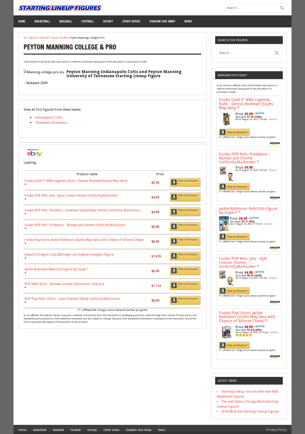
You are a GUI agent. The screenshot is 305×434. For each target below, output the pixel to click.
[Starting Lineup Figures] (59, 8)
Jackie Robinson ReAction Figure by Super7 (248, 210)
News (188, 21)
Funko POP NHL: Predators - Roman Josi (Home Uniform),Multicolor (244, 158)
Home (21, 21)
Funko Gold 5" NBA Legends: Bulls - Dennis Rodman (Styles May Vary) (246, 103)
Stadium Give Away (162, 21)
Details (272, 119)
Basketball (42, 21)
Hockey (108, 21)
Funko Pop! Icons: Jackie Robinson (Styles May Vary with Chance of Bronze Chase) (247, 316)
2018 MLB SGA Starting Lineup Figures (250, 411)
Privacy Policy (276, 430)
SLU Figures (30, 37)
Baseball (65, 21)
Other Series (131, 21)
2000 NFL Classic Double (53, 37)
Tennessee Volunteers (51, 123)
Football (87, 21)
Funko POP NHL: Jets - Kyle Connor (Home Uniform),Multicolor (243, 262)
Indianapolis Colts (48, 117)
